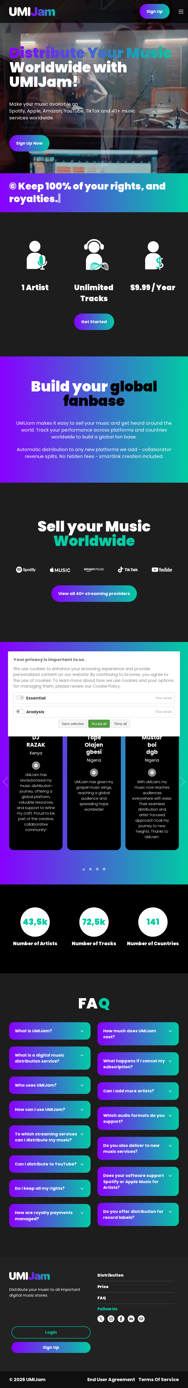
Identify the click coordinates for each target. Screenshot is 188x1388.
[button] (84, 869)
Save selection (73, 724)
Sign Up (51, 1347)
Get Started (94, 322)
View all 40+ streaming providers (94, 593)
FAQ (101, 1298)
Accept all (99, 724)
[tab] (50, 1031)
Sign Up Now (29, 143)
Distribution (110, 1275)
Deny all (120, 724)
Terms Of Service (158, 1379)
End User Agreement (111, 1379)
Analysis (35, 712)
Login (51, 1332)
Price (102, 1286)
